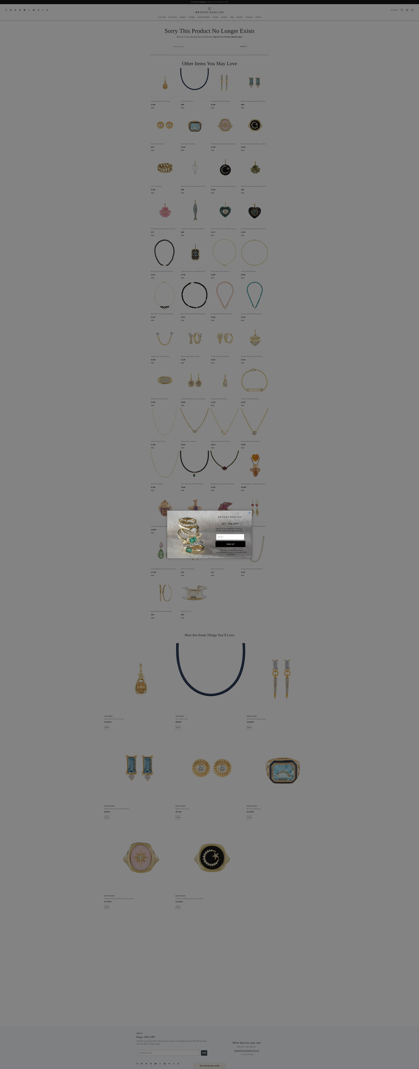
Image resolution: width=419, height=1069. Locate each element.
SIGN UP (230, 544)
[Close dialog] (249, 512)
